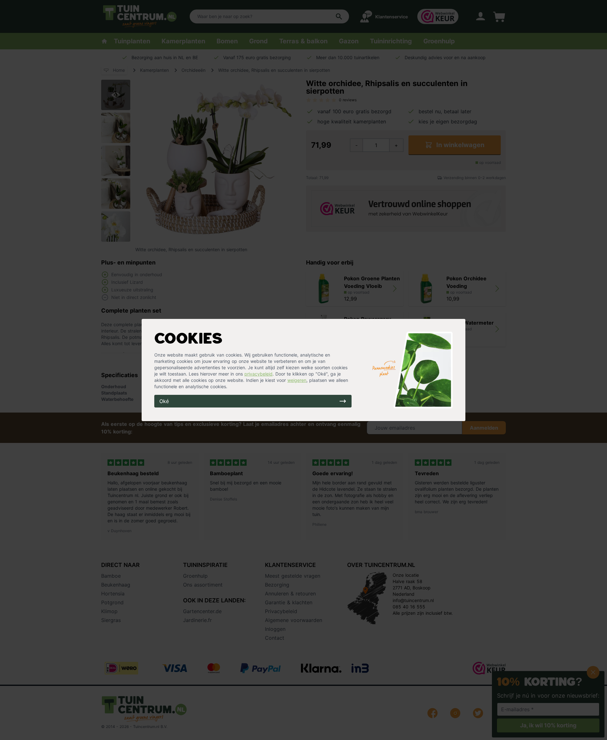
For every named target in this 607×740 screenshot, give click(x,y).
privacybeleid (258, 373)
